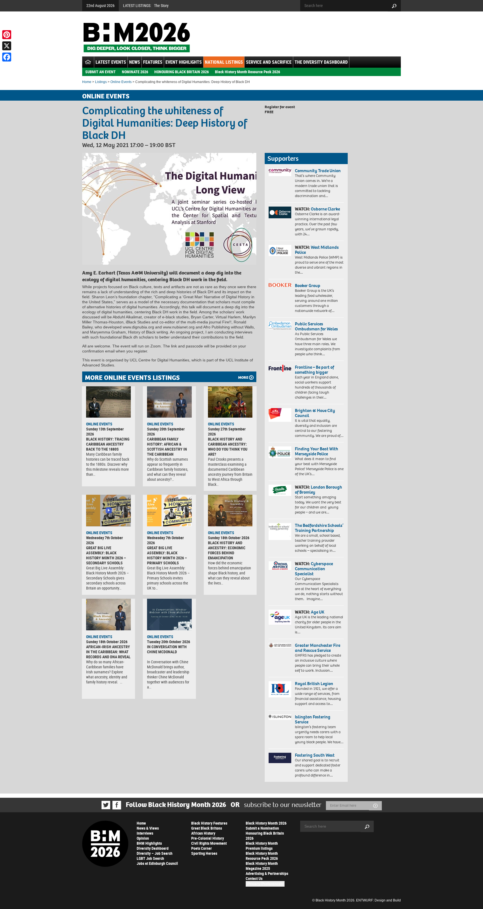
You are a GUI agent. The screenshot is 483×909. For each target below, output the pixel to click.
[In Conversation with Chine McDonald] (169, 614)
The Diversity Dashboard (321, 62)
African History (203, 833)
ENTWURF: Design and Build (378, 900)
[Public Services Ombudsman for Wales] (280, 325)
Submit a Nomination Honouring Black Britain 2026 (265, 833)
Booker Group (308, 285)
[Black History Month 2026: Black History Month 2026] (136, 37)
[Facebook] (6, 57)
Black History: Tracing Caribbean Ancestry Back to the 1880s (107, 444)
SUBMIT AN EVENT (100, 71)
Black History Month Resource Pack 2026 (247, 71)
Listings (101, 82)
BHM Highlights (149, 843)
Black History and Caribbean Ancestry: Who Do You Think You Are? (227, 446)
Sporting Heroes (204, 853)
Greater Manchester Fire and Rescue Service (317, 647)
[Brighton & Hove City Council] (280, 415)
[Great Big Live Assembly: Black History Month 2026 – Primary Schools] (169, 510)
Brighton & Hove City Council (315, 413)
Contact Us (254, 878)
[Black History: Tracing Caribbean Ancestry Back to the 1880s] (108, 402)
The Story (161, 5)
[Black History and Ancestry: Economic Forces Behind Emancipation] (230, 510)
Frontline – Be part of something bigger (314, 369)
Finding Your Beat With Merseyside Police (316, 451)
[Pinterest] (6, 34)
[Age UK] (280, 617)
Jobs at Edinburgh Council (157, 863)
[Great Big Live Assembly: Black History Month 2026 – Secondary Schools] (108, 510)
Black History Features (209, 823)
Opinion (143, 838)
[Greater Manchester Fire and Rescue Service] (280, 645)
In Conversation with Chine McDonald (167, 649)
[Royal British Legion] (280, 689)
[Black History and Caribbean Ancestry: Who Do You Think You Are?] (230, 402)
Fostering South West (315, 755)
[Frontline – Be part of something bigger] (280, 368)
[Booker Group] (280, 285)
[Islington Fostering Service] (280, 717)
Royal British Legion (314, 684)
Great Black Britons (206, 828)
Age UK (317, 612)
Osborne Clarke (325, 209)
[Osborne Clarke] (280, 212)
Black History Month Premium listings (262, 846)
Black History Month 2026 (266, 823)
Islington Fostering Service (312, 719)
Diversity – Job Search (154, 853)
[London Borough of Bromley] (280, 490)
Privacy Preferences (265, 884)
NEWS (134, 62)
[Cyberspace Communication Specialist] (280, 565)
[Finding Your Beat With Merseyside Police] (280, 452)
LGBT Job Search (150, 858)
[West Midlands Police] (280, 250)
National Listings (224, 62)
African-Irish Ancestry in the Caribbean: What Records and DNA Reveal (108, 651)
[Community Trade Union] (280, 172)
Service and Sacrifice (269, 62)
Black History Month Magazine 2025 (262, 866)
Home (86, 82)
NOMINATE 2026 (135, 71)
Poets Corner (201, 848)
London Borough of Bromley (318, 489)
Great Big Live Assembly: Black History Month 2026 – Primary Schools (167, 555)
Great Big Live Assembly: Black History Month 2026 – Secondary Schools (106, 555)
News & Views (148, 828)
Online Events (121, 82)
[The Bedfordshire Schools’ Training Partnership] (280, 531)
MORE (243, 377)
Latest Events (111, 62)
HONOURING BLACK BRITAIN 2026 (181, 71)
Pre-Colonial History (207, 838)
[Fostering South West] (280, 758)
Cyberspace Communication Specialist (314, 569)
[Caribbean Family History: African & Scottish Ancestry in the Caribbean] (169, 402)
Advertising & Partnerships (267, 873)
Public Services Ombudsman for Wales (316, 326)
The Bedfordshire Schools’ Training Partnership (319, 527)
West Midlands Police (317, 249)
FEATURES (152, 62)
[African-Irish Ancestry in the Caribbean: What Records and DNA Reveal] (108, 614)
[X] (6, 45)
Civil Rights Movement (209, 843)
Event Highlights (183, 62)
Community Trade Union (318, 171)
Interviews (145, 833)
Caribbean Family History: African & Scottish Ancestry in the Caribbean (167, 446)
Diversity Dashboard (153, 848)
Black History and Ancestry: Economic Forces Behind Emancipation (226, 550)
